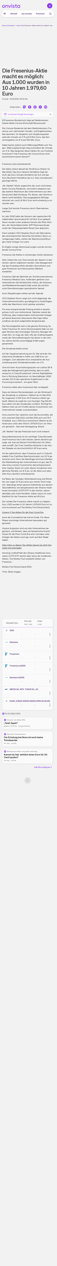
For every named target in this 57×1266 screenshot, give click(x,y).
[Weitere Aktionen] (50, 634)
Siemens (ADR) (17, 677)
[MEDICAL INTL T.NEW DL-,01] (7, 689)
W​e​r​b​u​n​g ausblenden (37, 45)
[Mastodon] (24, 107)
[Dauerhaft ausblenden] (50, 114)
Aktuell (13, 13)
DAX (12, 630)
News (19, 25)
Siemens (14, 642)
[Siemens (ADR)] (7, 677)
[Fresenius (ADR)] (7, 666)
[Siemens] (7, 642)
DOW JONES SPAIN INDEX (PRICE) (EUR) (30, 701)
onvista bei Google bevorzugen (21, 114)
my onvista (26, 13)
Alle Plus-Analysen (42, 767)
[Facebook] (29, 107)
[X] (40, 107)
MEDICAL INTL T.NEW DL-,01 (24, 689)
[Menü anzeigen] (4, 13)
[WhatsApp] (35, 107)
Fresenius (14, 654)
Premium (40, 13)
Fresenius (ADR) (17, 665)
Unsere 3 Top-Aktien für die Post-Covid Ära (22, 512)
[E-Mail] (45, 107)
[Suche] (50, 13)
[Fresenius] (7, 654)
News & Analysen (8, 25)
